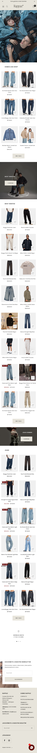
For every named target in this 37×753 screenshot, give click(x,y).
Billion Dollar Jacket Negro (27, 253)
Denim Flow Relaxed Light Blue (9, 554)
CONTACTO (24, 696)
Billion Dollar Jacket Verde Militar (27, 305)
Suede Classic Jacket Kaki (27, 145)
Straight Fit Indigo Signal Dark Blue (9, 500)
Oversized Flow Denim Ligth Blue (9, 384)
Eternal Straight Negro (27, 582)
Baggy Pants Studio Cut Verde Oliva (27, 384)
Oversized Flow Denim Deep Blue (9, 582)
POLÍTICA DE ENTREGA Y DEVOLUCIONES (27, 713)
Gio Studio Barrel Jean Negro (27, 90)
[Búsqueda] (7, 6)
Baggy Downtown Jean (9, 227)
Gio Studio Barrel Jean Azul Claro (9, 91)
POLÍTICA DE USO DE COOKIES (26, 708)
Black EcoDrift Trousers (27, 227)
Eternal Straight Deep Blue (27, 332)
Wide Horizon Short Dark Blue (9, 304)
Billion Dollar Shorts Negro (9, 357)
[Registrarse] (31, 728)
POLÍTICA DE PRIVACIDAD (27, 699)
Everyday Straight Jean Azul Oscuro (27, 119)
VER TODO (18, 156)
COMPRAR (11, 183)
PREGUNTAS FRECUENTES (27, 717)
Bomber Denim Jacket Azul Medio (9, 146)
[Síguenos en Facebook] (4, 740)
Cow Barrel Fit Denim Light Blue (27, 555)
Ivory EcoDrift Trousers (27, 357)
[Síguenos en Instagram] (9, 740)
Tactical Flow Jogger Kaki (27, 410)
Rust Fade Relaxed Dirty (9, 279)
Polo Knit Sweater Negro (9, 332)
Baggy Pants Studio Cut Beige (9, 253)
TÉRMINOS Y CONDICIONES (24, 703)
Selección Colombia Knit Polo (27, 279)
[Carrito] (34, 6)
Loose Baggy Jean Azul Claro (9, 118)
